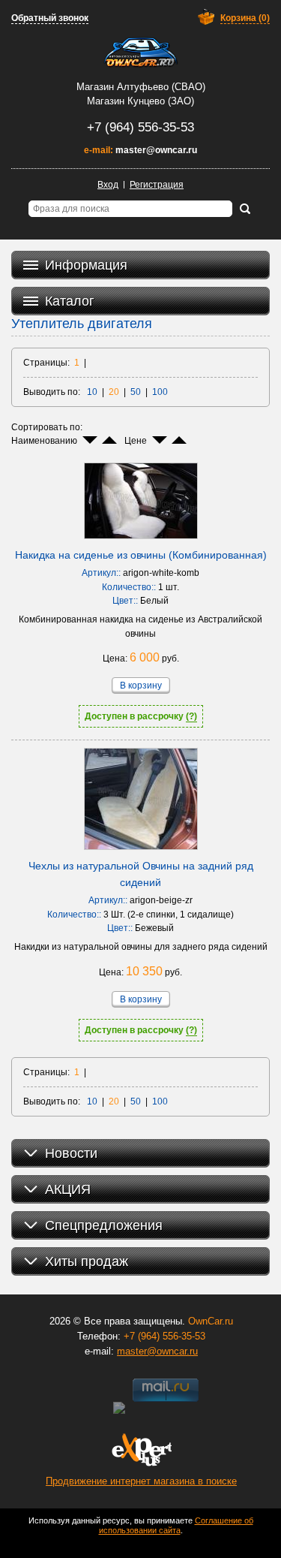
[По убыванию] (89, 440)
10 (92, 392)
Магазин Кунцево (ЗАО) (140, 101)
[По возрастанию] (109, 440)
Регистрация (157, 184)
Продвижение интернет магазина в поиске (141, 1481)
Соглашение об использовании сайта (176, 1525)
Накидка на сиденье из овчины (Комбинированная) (141, 555)
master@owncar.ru (156, 150)
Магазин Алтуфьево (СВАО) (140, 86)
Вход (107, 184)
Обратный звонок (49, 18)
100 (160, 392)
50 (135, 392)
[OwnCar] (140, 52)
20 (114, 392)
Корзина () (245, 18)
